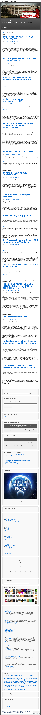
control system (22, 253)
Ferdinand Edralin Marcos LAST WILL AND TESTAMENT (14, 454)
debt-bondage (10, 679)
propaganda (35, 234)
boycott (19, 163)
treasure (13, 336)
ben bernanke (25, 184)
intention (35, 115)
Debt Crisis (18, 141)
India (22, 144)
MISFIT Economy (8, 663)
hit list (21, 308)
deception (34, 141)
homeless (7, 187)
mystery (34, 333)
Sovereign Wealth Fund (28, 259)
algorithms (7, 305)
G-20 (25, 186)
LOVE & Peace (7, 657)
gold (12, 379)
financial (15, 209)
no (16, 234)
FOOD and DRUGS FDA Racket (10, 519)
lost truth (14, 333)
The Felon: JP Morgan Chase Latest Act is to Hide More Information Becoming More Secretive (19, 286)
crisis (30, 48)
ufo (6, 361)
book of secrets (26, 356)
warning (17, 191)
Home (3, 20)
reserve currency (35, 334)
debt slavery (12, 164)
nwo (15, 359)
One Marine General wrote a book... (11, 455)
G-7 (26, 186)
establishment (27, 229)
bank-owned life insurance (15, 305)
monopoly (3, 280)
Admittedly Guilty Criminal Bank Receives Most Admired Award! (17, 78)
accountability (8, 88)
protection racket (11, 93)
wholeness (23, 689)
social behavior (16, 118)
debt (32, 70)
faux (32, 229)
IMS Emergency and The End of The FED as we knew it (19, 60)
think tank (25, 235)
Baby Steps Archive (5, 27)
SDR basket (11, 259)
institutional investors (25, 51)
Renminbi (33, 258)
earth (24, 679)
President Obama (24, 334)
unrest (12, 191)
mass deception (11, 52)
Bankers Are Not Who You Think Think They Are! (17, 38)
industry (15, 358)
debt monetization (26, 141)
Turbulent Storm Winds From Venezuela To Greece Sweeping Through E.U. (17, 456)
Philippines (26, 145)
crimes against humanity (10, 357)
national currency (4, 334)
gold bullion (24, 379)
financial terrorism (5, 379)
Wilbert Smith (19, 361)
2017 (7, 207)
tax (24, 118)
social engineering (21, 118)
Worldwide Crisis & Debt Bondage (18, 152)
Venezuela (9, 119)
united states (9, 191)
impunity (11, 380)
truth (3, 119)
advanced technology (12, 356)
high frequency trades (17, 308)
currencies (29, 253)
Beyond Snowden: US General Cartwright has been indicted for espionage (17, 460)
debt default (22, 141)
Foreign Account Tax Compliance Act (7, 165)
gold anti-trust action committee (17, 379)
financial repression (26, 143)
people (34, 685)
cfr (4, 229)
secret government (24, 360)
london (33, 51)
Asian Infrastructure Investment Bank (13, 252)
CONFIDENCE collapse (22, 327)
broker (17, 48)
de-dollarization (6, 141)
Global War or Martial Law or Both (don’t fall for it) (22, 20)
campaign (34, 228)
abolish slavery (8, 163)
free (23, 681)
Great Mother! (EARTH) (10, 537)
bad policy (18, 356)
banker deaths (22, 305)
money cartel (23, 52)
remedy (17, 686)
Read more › (4, 86)
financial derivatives (20, 143)
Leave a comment (18, 103)
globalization (19, 144)
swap (26, 335)
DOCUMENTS (7, 534)
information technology (10, 309)
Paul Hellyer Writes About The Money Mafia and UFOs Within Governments (20, 342)
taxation (30, 280)
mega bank (14, 92)
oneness (29, 685)
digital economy (17, 142)
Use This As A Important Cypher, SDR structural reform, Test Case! (20, 241)
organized (20, 234)
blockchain (25, 111)
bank (10, 305)
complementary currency (27, 70)
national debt (7, 210)
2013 (5, 675)
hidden (13, 358)
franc (6, 115)
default (25, 208)
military (27, 333)
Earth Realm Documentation (18, 25)
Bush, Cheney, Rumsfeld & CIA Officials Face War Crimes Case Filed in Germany (18, 464)
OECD (24, 145)
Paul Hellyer (27, 359)
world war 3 (7, 337)
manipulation (24, 380)
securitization (16, 335)
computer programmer (18, 306)
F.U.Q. (25, 22)
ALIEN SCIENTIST (8, 612)
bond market (31, 326)
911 (8, 326)
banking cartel (22, 356)
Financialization (24, 50)
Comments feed (7, 705)
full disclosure (33, 681)
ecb (22, 142)
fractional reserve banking (6, 144)
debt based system (13, 141)
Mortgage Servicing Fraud (9, 666)
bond (16, 163)
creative (20, 678)
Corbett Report (7, 620)
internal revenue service (17, 187)
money (20, 52)
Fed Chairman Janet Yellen (24, 49)
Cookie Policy (21, 712)
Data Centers (20, 307)
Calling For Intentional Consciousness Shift (12, 100)
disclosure (21, 357)
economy (16, 49)
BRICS (16, 140)
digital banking (13, 142)
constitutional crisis (11, 185)
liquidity (9, 72)
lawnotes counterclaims (9, 654)
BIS (15, 48)
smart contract (6, 118)
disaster (34, 208)
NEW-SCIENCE (7, 461)
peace (32, 685)
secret (20, 360)
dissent (19, 679)
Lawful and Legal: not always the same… (13, 535)
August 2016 (19, 228)
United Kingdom (22, 336)
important (3, 257)
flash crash (35, 143)
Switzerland (29, 335)
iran (18, 116)
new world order (12, 359)
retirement (3, 259)
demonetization (4, 142)
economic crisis (4, 329)
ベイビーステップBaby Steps (28, 25)
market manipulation (10, 92)
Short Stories (30, 22)
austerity (11, 111)
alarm (11, 184)
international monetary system (13, 116)
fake (30, 229)
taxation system (27, 118)
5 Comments (18, 81)
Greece (24, 115)
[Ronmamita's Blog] (20, 10)
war (9, 169)
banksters (28, 88)
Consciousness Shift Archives (7, 25)
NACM (36, 333)
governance (27, 165)
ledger (33, 144)
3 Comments (18, 129)
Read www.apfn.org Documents (10, 530)
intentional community (5, 116)
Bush (33, 184)
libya (29, 116)
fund (17, 230)
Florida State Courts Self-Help (10, 629)
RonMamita (13, 41)
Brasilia (21, 163)
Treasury (3, 191)
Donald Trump (33, 185)
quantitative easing (21, 93)
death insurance (19, 328)
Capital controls (21, 48)
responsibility (26, 93)
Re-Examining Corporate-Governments (11, 522)
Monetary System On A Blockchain (10, 462)
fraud (8, 115)
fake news (7, 186)
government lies (19, 682)
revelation (6, 235)
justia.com (6, 648)
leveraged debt (7, 145)
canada (3, 327)
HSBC (36, 50)
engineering (24, 357)
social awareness (8, 94)
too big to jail (27, 94)
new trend (14, 117)
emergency (4, 186)
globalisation (29, 50)
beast (30, 88)
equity (28, 142)
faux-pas (34, 229)
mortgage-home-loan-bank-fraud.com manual (12, 667)
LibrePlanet (7, 529)
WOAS (22, 22)
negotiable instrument (8, 234)
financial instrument (19, 50)
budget (31, 184)
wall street (34, 94)
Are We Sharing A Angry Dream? (17, 215)
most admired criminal (29, 92)
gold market (28, 379)
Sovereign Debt (6, 73)
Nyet (18, 234)
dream (19, 229)
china (22, 140)
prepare (28, 210)
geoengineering (22, 230)
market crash (20, 333)
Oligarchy (11, 334)
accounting (9, 207)
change (6, 229)
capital (32, 111)
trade (32, 280)
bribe (30, 111)
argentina (13, 207)
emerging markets (8, 71)
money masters (13, 258)
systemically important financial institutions (18, 94)
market (13, 145)
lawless (29, 51)
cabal (36, 326)
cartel (32, 356)
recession (30, 258)
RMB (6, 259)
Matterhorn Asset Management (30, 380)
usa (13, 191)
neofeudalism (19, 145)
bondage (31, 228)
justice (20, 683)
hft (13, 308)
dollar (14, 49)
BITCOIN (5, 140)
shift (35, 117)
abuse (7, 356)
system (22, 235)
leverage (26, 279)
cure (28, 678)
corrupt (6, 307)
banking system (34, 252)
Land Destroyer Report (8, 649)
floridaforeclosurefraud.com (9, 630)
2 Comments (17, 63)
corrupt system (9, 307)
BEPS (15, 163)
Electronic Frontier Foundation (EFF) (11, 623)
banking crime (8, 48)
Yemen (12, 337)
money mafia (9, 258)
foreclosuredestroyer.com (9, 631)
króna (28, 116)
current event (33, 253)
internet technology (22, 309)
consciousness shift (8, 678)
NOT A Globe (7, 546)
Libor (31, 51)
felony (3, 308)
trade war (10, 336)
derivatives (8, 142)
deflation (30, 328)
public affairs (16, 93)
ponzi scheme (28, 72)
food (27, 329)
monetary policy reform (33, 209)
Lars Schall (17, 380)
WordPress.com (7, 706)
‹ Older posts (5, 386)
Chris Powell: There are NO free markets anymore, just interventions (19, 366)
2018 (7, 70)
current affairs (33, 48)
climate (9, 229)
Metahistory (7, 660)
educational (25, 142)
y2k (9, 337)
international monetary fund (26, 187)
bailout (17, 88)
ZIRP (19, 73)
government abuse (9, 358)
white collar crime (8, 313)
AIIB (7, 252)
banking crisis (10, 70)
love (29, 683)
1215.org (6, 526)
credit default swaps (34, 140)
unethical (31, 94)
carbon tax (26, 163)
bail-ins (14, 88)
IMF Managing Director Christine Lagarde (8, 51)
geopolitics (23, 71)
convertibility (26, 253)
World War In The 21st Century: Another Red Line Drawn (14, 459)
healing (24, 682)
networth (13, 210)
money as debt (15, 72)
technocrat (31, 118)
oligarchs (34, 92)
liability (26, 209)
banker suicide (26, 305)
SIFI (5, 94)
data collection (24, 307)
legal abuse (23, 279)
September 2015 (15, 259)
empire (24, 229)
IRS (30, 187)
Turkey (5, 119)
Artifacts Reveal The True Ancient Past (11, 549)
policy (29, 145)
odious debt (17, 117)
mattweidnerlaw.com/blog (9, 659)
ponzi (23, 234)
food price (30, 329)
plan (22, 210)
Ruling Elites (15, 360)
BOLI (3, 306)
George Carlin (27, 230)
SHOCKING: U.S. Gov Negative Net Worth (16, 196)
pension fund (22, 258)
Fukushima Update (8, 638)
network (13, 234)
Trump (36, 118)
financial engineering (13, 50)
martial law (24, 333)
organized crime (23, 359)
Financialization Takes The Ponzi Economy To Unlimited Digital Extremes (17, 125)
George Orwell (32, 230)
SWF (7, 260)
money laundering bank (28, 52)
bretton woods (29, 207)
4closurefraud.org (8, 611)
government (21, 115)
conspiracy (11, 229)
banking (22, 207)
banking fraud (13, 48)
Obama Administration (18, 210)
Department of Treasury (29, 208)
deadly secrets (28, 307)
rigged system (30, 93)
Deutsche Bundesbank (9, 49)
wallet (12, 119)
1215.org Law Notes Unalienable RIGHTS (12, 610)
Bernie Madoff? (35, 305)
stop (13, 235)
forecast (17, 71)
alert (13, 184)
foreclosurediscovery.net (9, 632)
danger (16, 307)
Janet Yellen (33, 187)
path (24, 117)
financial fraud (17, 681)
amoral (12, 88)
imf (37, 50)
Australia (12, 326)
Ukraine (18, 336)
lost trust (12, 333)
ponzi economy (24, 72)
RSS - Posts (7, 416)
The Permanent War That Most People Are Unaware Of (20, 265)
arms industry (15, 228)
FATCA (19, 164)
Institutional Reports (8, 540)
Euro (19, 49)
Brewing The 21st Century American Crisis (14, 174)
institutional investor (14, 257)
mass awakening (34, 116)
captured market (12, 306)
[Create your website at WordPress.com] (20, 1)
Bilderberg (25, 228)
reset (36, 72)
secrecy (12, 335)
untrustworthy (12, 689)
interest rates (32, 71)
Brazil (14, 140)
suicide (24, 335)
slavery (24, 280)
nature (19, 685)
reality (14, 686)
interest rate (12, 187)
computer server (24, 306)
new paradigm (10, 117)
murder (32, 333)
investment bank (31, 309)
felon (36, 307)
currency (18, 185)
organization (18, 359)
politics (33, 359)
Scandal (10, 335)
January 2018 (25, 116)
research (35, 210)
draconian (33, 328)
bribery (33, 88)
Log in (6, 702)
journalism (13, 380)
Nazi (9, 359)
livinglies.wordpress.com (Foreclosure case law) (13, 656)
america (15, 184)
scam (7, 335)
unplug (11, 236)
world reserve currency (30, 260)
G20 (12, 144)
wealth (9, 95)
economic (3, 209)
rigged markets (24, 381)
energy (30, 679)
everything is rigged (20, 329)
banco (14, 111)
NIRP (18, 72)
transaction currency (19, 260)
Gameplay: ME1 (8, 538)
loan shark (32, 165)
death (32, 307)
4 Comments (18, 199)
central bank (25, 48)
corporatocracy (29, 140)
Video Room (17, 22)
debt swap (30, 141)
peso (29, 117)
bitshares (8, 140)
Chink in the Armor (8, 619)
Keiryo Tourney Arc (8, 552)
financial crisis (16, 186)
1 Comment (17, 41)
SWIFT (9, 260)
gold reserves (32, 379)
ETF (30, 142)
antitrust (17, 184)
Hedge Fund (33, 50)
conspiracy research (34, 306)
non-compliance (25, 685)
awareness (32, 675)
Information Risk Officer (25, 308)
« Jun (4, 576)
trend (10, 73)
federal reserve (30, 49)
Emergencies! (10, 20)
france (35, 329)
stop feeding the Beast (17, 235)
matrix (3, 258)
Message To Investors (9, 520)
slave (19, 259)
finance (6, 230)
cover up (3, 357)
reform (31, 210)
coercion (17, 327)
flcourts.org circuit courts (9, 628)
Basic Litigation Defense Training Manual (11, 616)
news (33, 52)
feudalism (15, 143)
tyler (7, 119)
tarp (24, 94)
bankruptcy (18, 70)
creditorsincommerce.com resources (11, 622)
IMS (15, 51)
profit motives (7, 93)
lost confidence (8, 333)
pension (20, 72)
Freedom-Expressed (8, 56)
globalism (30, 186)
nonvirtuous (36, 52)
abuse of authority (10, 675)
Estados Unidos (29, 357)
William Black (12, 95)
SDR (3, 73)
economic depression (10, 329)
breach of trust (22, 677)
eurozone (7, 143)
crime (3, 141)
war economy (13, 73)
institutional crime (18, 51)
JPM (5, 92)
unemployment (25, 260)
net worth (10, 210)
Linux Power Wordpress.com (9, 655)
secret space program (30, 360)
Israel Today (7, 645)
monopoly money (8, 280)
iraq (20, 116)
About (6, 20)
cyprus (16, 208)
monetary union (16, 52)
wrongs (15, 95)
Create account (7, 701)
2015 (7, 326)
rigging (32, 381)
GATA (10, 379)
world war (16, 73)
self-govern (14, 688)
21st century (8, 111)
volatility (30, 336)
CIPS (28, 48)
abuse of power (19, 675)
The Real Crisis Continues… (15, 317)
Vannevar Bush (13, 361)
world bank (14, 236)
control (15, 229)
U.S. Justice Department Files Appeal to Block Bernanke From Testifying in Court (18, 463)
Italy (21, 116)
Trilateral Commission (32, 235)
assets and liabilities (18, 207)
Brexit (28, 111)
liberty (23, 683)
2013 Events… (7, 527)
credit (37, 327)
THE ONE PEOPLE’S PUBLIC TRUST (8, 22)
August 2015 (20, 252)
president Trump (33, 72)
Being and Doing (8, 528)
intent (33, 115)
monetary (28, 209)
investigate (27, 309)
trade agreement (6, 336)
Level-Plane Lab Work (9, 547)
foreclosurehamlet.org (8, 633)
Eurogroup (32, 142)
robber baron (35, 93)
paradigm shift (22, 117)
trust (6, 191)
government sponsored (5, 380)
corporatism (25, 140)
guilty (8, 308)
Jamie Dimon (36, 309)
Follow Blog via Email (10, 398)
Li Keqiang (35, 257)
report (33, 210)
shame (3, 94)
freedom (20, 71)
